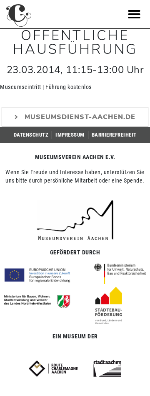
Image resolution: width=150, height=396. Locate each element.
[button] (134, 14)
